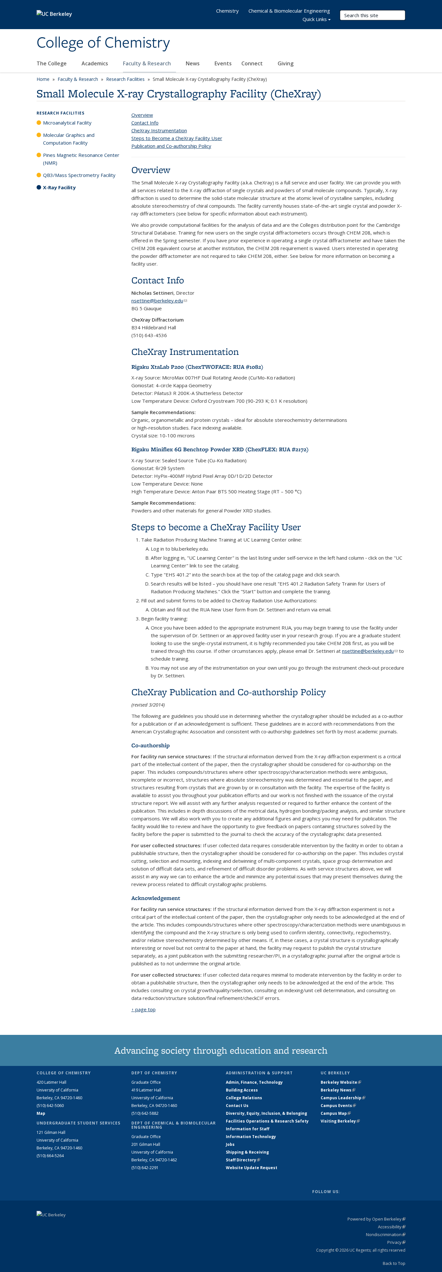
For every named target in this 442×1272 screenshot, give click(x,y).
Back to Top (394, 1263)
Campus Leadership (343, 1098)
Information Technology (251, 1136)
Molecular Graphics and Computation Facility (68, 139)
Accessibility (391, 1227)
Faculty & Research (147, 63)
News (193, 63)
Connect (252, 63)
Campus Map (336, 1113)
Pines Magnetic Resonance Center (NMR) (81, 159)
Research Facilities (125, 79)
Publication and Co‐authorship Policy (171, 146)
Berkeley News (338, 1090)
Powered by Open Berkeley (376, 1219)
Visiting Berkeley (340, 1121)
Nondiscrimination (385, 1234)
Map (41, 1113)
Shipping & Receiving (247, 1152)
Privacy (396, 1242)
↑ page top (143, 1009)
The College (52, 63)
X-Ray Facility (59, 187)
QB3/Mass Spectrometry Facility (79, 175)
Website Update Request (251, 1167)
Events (223, 63)
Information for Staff (247, 1129)
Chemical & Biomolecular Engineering (289, 10)
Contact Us (237, 1105)
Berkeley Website (341, 1082)
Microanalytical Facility (67, 122)
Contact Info (145, 122)
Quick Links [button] (315, 19)
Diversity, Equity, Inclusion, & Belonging (266, 1113)
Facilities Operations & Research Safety (267, 1121)
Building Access (242, 1090)
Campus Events (338, 1105)
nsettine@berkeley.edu (159, 300)
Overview (142, 115)
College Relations (244, 1098)
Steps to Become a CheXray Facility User (176, 138)
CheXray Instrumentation (159, 130)
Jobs (230, 1144)
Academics (95, 63)
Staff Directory (243, 1160)
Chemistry (227, 10)
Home (43, 79)
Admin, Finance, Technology (254, 1082)
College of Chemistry (103, 43)
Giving (285, 63)
